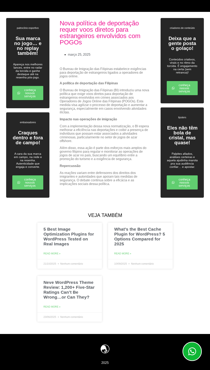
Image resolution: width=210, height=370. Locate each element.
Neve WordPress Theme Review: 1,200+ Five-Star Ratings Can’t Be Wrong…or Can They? (69, 289)
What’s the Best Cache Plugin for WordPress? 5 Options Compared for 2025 (139, 236)
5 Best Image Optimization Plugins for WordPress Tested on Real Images (68, 236)
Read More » (51, 253)
